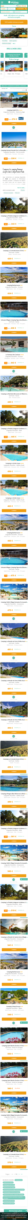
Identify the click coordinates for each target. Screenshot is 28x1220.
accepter (13, 1215)
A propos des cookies (20, 1217)
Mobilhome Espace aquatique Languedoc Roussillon (13, 1197)
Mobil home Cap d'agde (9, 1187)
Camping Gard (18, 1180)
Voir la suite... (21, 187)
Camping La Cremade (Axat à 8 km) (14, 250)
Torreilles (4, 40)
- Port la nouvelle (20, 152)
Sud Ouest (11, 252)
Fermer (14, 1219)
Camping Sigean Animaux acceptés (12, 1192)
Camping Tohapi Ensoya (14, 1006)
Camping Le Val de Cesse (15, 463)
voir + (14, 43)
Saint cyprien (12, 40)
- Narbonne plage (20, 112)
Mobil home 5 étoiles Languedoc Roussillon (13, 1194)
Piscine (22, 190)
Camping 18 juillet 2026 (9, 1201)
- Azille (20, 217)
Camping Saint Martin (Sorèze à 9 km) (14, 1046)
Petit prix (17, 192)
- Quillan (17, 252)
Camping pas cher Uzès (9, 1185)
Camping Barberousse (14, 285)
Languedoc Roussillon (9, 112)
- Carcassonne (20, 604)
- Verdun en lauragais (17, 1047)
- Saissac (17, 322)
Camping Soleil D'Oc (14, 110)
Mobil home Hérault (8, 1182)
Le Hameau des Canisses (15, 355)
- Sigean (20, 1008)
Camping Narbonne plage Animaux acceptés (14, 1189)
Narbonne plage (6, 43)
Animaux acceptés (8, 192)
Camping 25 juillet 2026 (9, 1203)
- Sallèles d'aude (20, 465)
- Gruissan (20, 287)
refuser (7, 1215)
